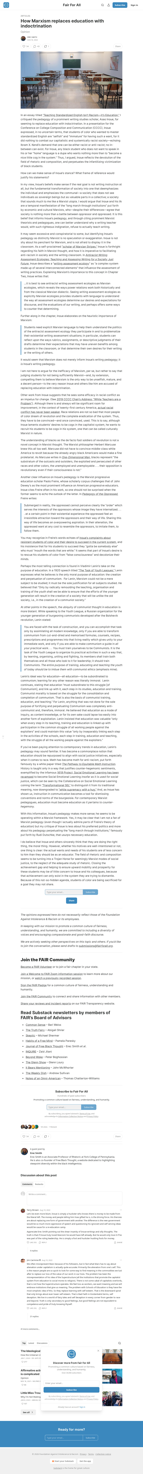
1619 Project (65, 772)
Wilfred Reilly (39, 1381)
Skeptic (30, 1035)
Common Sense (35, 1024)
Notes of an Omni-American (43, 1078)
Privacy (83, 1454)
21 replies (34, 1316)
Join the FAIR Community (36, 996)
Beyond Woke (34, 1057)
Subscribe (120, 5)
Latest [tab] (31, 1343)
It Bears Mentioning (38, 1067)
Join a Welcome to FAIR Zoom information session (52, 974)
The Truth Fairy (35, 1030)
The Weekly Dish (36, 1073)
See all (26, 1412)
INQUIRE (31, 1051)
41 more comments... (30, 1329)
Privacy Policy (92, 1399)
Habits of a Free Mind (39, 1040)
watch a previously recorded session (58, 978)
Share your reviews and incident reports (46, 1003)
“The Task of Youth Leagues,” (96, 570)
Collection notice (103, 1454)
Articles (25, 16)
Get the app (85, 1461)
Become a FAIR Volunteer (36, 966)
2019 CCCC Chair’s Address (74, 399)
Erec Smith (32, 37)
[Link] (17, 959)
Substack (57, 1468)
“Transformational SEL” (56, 785)
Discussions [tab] (42, 1343)
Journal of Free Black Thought (44, 1046)
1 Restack (53, 1127)
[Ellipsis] (121, 1210)
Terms (91, 1454)
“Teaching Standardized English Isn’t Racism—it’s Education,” (81, 115)
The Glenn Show (36, 1062)
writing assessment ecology (71, 263)
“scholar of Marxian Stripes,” (79, 246)
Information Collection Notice (70, 1399)
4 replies (34, 1250)
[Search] (102, 5)
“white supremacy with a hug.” (77, 789)
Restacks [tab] (39, 1184)
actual (102, 407)
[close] (98, 1350)
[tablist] (33, 1184)
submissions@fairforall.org (96, 946)
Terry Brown (33, 1210)
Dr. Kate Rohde (38, 1358)
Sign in (134, 5)
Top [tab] (24, 1343)
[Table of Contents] (3, 737)
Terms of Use (85, 1396)
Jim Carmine (33, 1260)
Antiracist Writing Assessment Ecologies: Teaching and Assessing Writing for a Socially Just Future (67, 259)
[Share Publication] (108, 5)
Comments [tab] (27, 1184)
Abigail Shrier (38, 1400)
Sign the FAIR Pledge (34, 985)
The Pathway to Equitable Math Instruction (88, 764)
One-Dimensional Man (76, 457)
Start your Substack (64, 1461)
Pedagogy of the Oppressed (100, 494)
